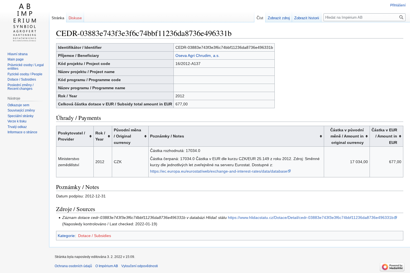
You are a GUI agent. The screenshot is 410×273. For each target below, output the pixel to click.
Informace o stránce (22, 132)
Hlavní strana (18, 54)
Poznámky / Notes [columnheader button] (167, 136)
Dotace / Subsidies (94, 235)
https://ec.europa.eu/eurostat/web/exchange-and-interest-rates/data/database (218, 171)
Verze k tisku (17, 121)
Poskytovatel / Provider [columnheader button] (71, 136)
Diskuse (75, 18)
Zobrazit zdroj (279, 18)
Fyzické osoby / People (25, 74)
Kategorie (66, 235)
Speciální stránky (20, 116)
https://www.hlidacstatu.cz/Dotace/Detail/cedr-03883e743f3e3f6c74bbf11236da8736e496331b (311, 217)
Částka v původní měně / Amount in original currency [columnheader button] (347, 136)
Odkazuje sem (18, 105)
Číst (260, 18)
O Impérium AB (106, 266)
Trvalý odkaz (17, 127)
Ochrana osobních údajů (73, 266)
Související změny (21, 110)
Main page (16, 59)
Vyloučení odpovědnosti (139, 266)
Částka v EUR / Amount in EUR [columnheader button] (384, 136)
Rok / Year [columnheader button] (100, 136)
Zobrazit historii (306, 18)
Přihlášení (398, 5)
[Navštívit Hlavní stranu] (24, 22)
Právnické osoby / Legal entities (26, 67)
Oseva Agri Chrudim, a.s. (197, 55)
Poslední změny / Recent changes (20, 87)
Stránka (58, 18)
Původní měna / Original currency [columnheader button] (127, 136)
